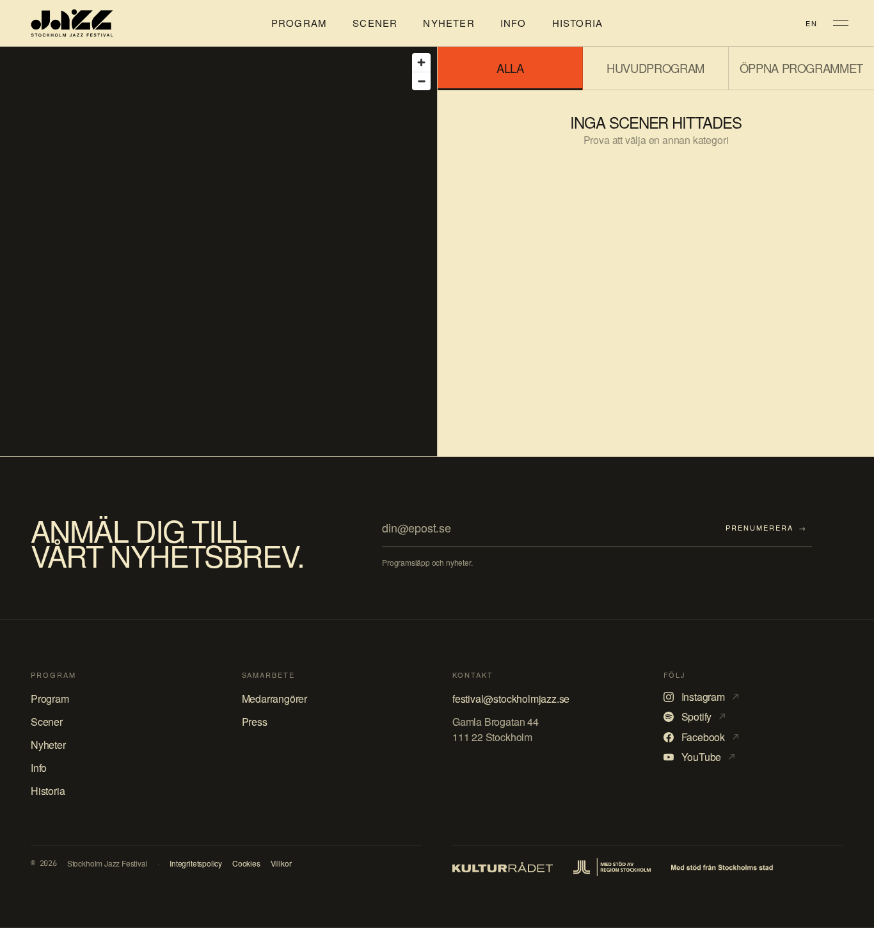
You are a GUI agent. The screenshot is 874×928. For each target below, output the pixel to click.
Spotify (703, 717)
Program (299, 23)
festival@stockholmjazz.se (510, 698)
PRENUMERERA (766, 527)
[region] (218, 251)
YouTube (708, 757)
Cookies (246, 863)
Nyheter (448, 23)
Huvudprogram (655, 68)
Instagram (710, 697)
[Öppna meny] (841, 23)
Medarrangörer (275, 698)
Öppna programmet (801, 68)
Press (254, 721)
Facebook (710, 737)
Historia (577, 23)
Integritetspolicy (196, 863)
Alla (510, 68)
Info (513, 23)
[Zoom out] (421, 81)
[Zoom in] (421, 62)
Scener (375, 23)
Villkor (281, 863)
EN (812, 23)
